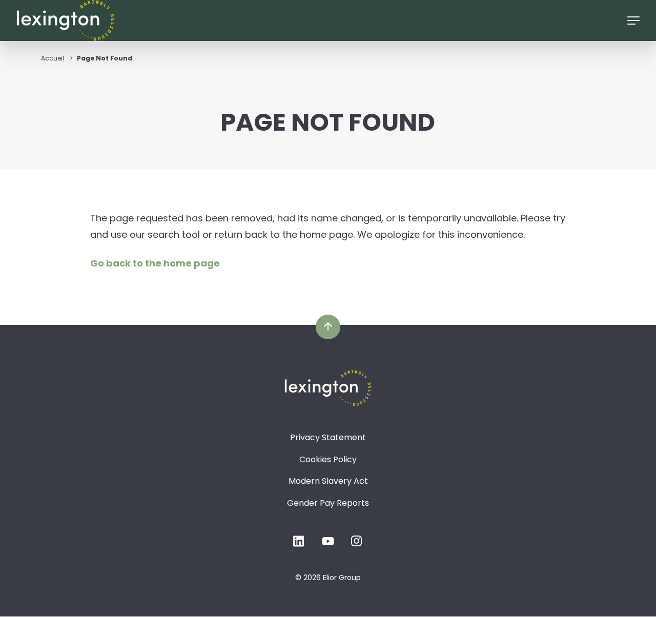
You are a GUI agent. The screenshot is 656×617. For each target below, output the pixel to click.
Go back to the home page (155, 263)
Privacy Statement (328, 437)
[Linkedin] (299, 544)
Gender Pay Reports (328, 503)
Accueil (52, 58)
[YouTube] (328, 544)
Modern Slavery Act (328, 481)
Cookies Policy (328, 459)
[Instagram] (357, 544)
